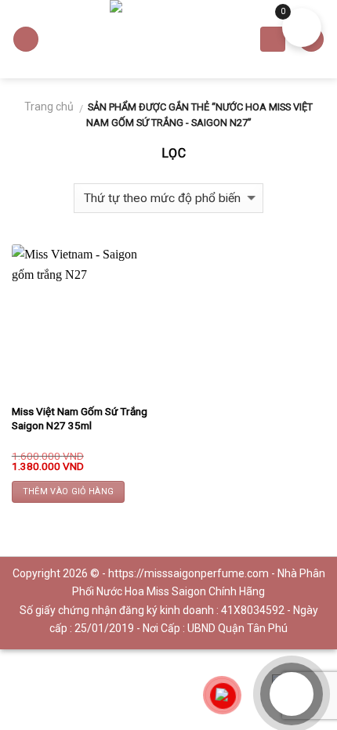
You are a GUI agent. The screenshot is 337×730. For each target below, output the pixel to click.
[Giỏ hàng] (272, 39)
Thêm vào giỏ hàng (68, 491)
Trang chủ (49, 106)
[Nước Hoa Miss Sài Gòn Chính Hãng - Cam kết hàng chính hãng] (168, 39)
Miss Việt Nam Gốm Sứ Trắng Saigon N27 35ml (79, 418)
